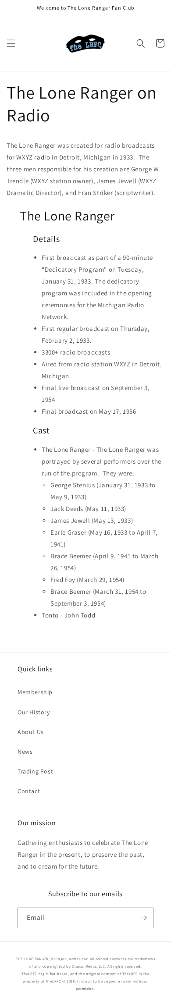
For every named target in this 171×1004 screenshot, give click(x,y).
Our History (34, 712)
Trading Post (35, 771)
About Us (31, 732)
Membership (35, 692)
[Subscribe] (143, 918)
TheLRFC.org (33, 973)
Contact (29, 791)
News (25, 752)
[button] (11, 43)
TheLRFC (130, 973)
